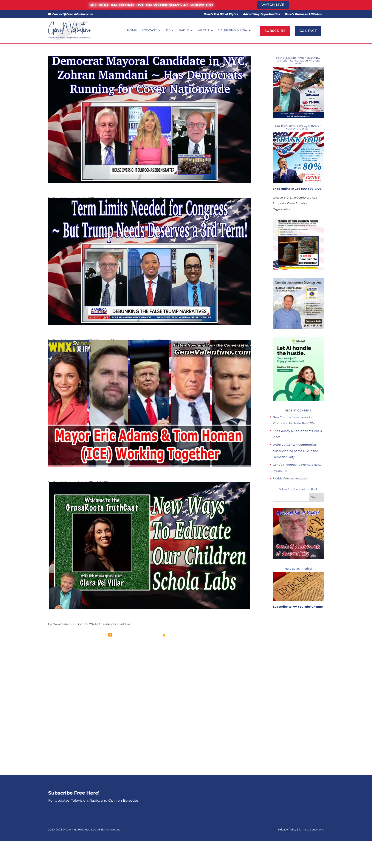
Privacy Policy (287, 829)
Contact (308, 31)
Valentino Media (232, 30)
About (203, 30)
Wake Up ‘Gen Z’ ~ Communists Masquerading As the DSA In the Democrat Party (295, 450)
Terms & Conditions (311, 829)
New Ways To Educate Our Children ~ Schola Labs (96, 617)
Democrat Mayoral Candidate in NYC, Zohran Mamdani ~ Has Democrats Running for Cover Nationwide (148, 191)
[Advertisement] (298, 692)
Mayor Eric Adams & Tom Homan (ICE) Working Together (103, 475)
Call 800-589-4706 (308, 188)
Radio (184, 30)
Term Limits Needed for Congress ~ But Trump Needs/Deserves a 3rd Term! (121, 333)
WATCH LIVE (272, 5)
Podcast (149, 30)
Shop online (281, 188)
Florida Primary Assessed (290, 478)
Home (132, 30)
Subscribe (275, 31)
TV (168, 30)
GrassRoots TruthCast (115, 624)
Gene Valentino (64, 624)
